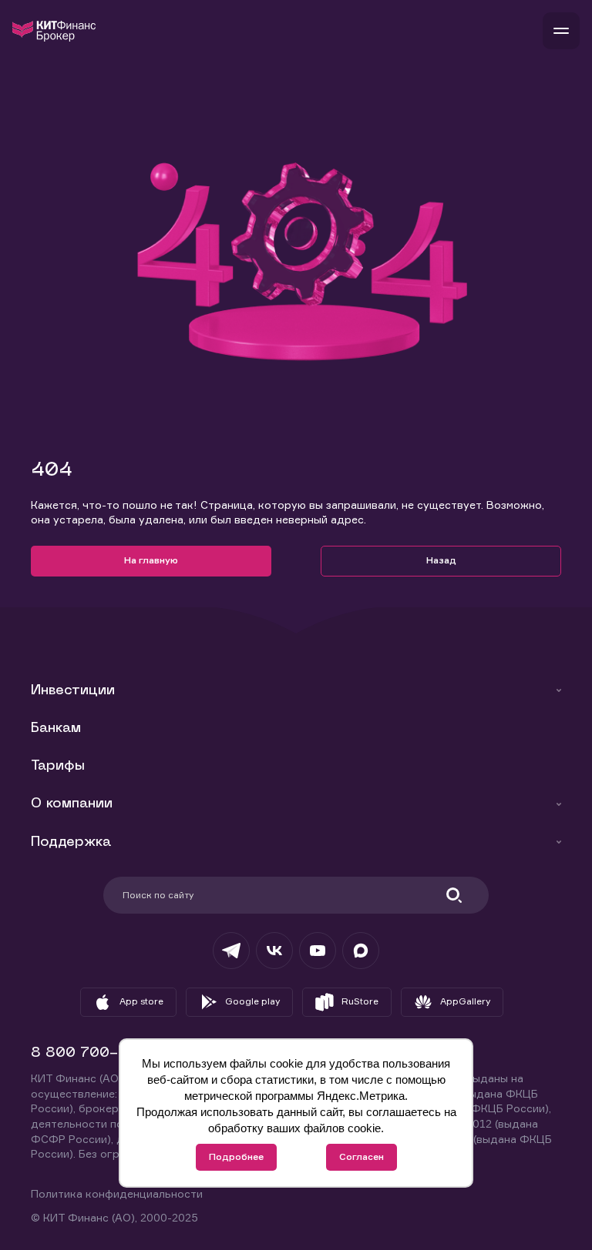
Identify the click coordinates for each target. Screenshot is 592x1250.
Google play (252, 1001)
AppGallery (465, 1001)
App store (141, 1001)
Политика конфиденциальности (117, 1193)
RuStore (359, 1001)
